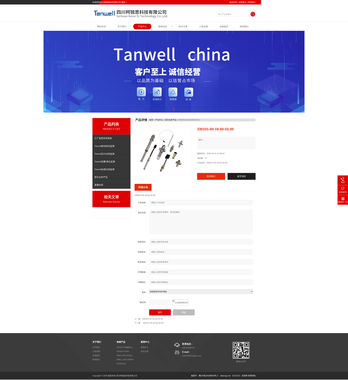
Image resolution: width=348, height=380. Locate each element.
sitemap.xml (225, 376)
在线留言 (242, 2)
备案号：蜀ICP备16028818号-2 (205, 376)
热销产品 (121, 342)
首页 (151, 120)
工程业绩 (203, 26)
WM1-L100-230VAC (125, 359)
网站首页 (101, 26)
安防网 (244, 376)
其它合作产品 (170, 120)
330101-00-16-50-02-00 (152, 319)
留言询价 (241, 176)
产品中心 (142, 26)
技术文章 (183, 26)
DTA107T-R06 (123, 351)
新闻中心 (145, 342)
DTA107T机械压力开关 (125, 347)
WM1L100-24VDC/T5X (125, 355)
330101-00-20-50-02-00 (153, 323)
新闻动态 (162, 26)
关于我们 (122, 26)
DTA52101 (121, 364)
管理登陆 (252, 376)
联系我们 (252, 2)
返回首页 (233, 2)
